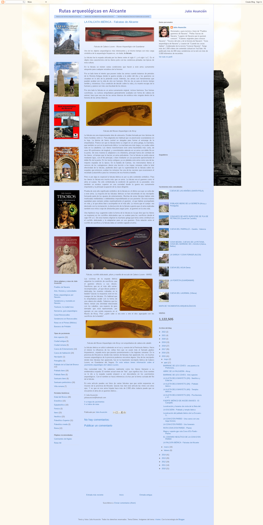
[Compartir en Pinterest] (124, 412)
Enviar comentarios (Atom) (125, 503)
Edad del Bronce (60, 397)
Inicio (121, 495)
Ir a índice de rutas (91, 404)
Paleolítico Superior (62, 420)
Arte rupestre (59, 337)
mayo (166, 359)
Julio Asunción (179, 27)
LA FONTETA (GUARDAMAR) (182, 280)
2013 (164, 458)
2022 (164, 332)
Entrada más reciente (94, 495)
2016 (164, 353)
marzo (166, 447)
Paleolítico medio (61, 424)
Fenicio (57, 409)
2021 (164, 335)
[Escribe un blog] (116, 412)
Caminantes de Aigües (63, 439)
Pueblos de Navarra (62, 287)
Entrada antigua (146, 495)
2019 (164, 342)
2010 (164, 469)
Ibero (56, 413)
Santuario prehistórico (62, 382)
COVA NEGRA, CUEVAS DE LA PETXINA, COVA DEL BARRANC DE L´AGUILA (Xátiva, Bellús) (188, 244)
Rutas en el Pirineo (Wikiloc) (65, 323)
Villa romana (59, 386)
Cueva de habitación (62, 353)
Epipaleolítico (59, 405)
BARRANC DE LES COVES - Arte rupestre (180, 375)
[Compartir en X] (119, 412)
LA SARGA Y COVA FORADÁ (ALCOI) (185, 255)
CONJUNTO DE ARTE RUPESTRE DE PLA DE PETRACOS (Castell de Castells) (189, 217)
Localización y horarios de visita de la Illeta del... (182, 406)
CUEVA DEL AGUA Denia (180, 268)
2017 (164, 349)
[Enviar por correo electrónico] (114, 412)
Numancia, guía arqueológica (65, 311)
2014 (164, 455)
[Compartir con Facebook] (122, 412)
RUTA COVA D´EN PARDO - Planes (177, 428)
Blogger (181, 519)
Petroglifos (58, 361)
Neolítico (57, 417)
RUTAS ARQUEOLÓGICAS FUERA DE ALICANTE (133, 16)
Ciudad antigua (60, 341)
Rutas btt (57, 443)
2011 (164, 465)
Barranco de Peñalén (62, 327)
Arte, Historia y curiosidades (65, 291)
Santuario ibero (60, 379)
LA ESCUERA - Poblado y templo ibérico (179, 410)
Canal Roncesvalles (62, 315)
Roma (56, 428)
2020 (164, 339)
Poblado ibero (59, 371)
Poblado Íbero (59, 375)
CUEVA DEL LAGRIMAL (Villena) (183, 293)
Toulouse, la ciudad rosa (63, 307)
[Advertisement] (179, 106)
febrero (167, 450)
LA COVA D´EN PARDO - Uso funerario (178, 424)
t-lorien (158, 519)
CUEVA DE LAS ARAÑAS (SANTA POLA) (187, 191)
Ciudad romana (60, 345)
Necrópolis (58, 357)
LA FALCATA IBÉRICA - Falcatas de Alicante (181, 443)
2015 (164, 356)
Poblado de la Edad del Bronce (66, 365)
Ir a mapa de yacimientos (94, 402)
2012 (164, 462)
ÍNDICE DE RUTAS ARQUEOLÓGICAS (68, 16)
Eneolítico (58, 401)
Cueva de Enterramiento (63, 349)
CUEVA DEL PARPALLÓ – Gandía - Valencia (188, 229)
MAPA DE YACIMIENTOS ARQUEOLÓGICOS (99, 16)
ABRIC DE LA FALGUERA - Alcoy (176, 371)
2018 (164, 346)
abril (166, 363)
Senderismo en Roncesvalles (65, 319)
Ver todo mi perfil (165, 57)
